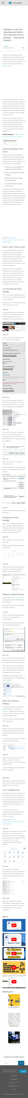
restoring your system (17, 597)
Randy (6, 46)
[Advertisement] (14, 83)
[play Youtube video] (14, 925)
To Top (14, 1089)
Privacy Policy (14, 1082)
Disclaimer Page (7, 66)
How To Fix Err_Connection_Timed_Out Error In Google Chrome (13, 240)
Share (23, 47)
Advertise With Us (14, 1086)
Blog (12, 47)
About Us (14, 1075)
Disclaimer (14, 1079)
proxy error (5, 711)
